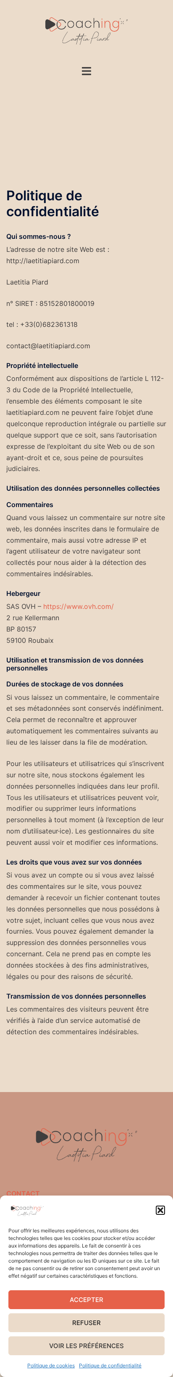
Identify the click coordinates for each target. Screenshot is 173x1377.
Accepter (86, 1300)
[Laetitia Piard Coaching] (86, 32)
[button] (160, 1210)
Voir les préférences (86, 1346)
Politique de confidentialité (110, 1365)
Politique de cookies (51, 1365)
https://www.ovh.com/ (78, 606)
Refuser (86, 1323)
